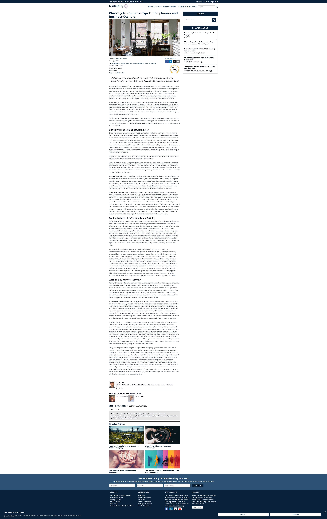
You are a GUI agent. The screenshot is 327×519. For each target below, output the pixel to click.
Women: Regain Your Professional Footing (198, 42)
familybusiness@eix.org (176, 506)
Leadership (141, 496)
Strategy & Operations (145, 504)
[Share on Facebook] (167, 62)
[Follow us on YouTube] (180, 509)
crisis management (138, 63)
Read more (78, 515)
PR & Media (114, 504)
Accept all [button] (243, 514)
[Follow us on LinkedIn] (171, 509)
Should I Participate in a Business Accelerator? (158, 447)
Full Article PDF (120, 73)
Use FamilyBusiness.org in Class (120, 496)
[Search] (217, 6)
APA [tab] (111, 410)
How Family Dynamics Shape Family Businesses (122, 471)
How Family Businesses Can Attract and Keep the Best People (199, 50)
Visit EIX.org (197, 507)
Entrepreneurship (150, 63)
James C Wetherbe (122, 396)
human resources (126, 63)
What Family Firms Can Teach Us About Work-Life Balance (199, 59)
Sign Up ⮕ (197, 486)
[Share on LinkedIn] (170, 62)
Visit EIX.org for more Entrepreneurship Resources (125, 2)
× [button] (325, 511)
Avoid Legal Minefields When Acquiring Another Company (123, 447)
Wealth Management (144, 506)
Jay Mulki (116, 61)
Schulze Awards (115, 502)
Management (116, 63)
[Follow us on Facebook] (166, 509)
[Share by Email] (178, 62)
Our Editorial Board (116, 498)
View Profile (119, 389)
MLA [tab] (117, 410)
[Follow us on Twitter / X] (175, 509)
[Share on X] (174, 62)
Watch (194, 7)
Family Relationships (144, 498)
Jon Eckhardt (139, 396)
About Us (199, 2)
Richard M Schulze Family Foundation (122, 506)
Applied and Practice (120, 58)
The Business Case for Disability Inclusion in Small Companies (162, 471)
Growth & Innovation (144, 502)
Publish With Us (184, 7)
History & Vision (115, 500)
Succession (141, 500)
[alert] (163, 514)
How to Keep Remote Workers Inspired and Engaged (199, 34)
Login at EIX (214, 2)
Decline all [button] (295, 514)
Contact (206, 2)
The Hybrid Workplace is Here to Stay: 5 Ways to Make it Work (199, 68)
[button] (42, 517)
